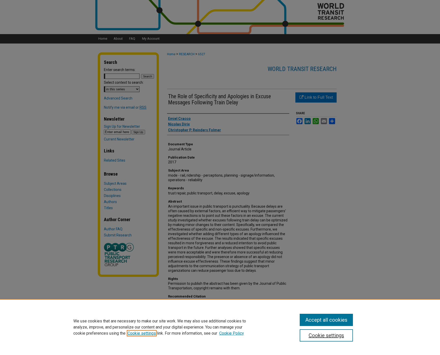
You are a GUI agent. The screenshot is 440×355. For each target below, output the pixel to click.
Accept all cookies (326, 320)
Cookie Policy (231, 333)
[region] (220, 327)
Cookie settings (142, 333)
